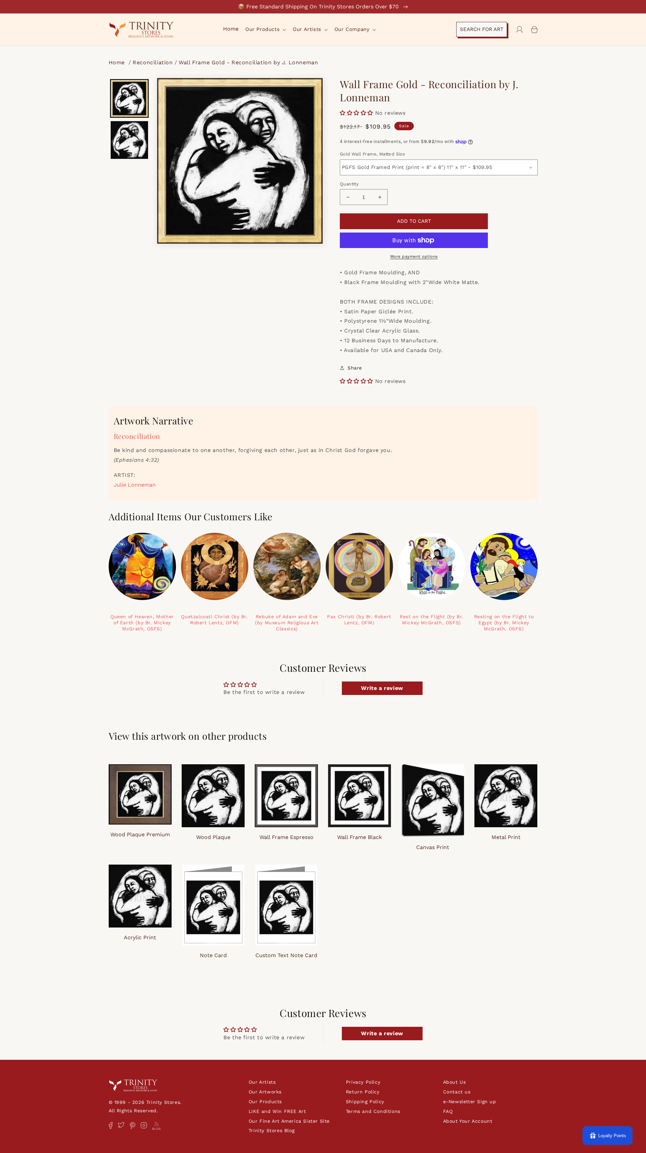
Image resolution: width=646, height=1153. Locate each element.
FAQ (448, 1111)
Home (118, 62)
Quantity (349, 183)
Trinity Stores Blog (271, 1130)
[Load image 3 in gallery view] (129, 140)
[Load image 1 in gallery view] (129, 98)
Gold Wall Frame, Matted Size (372, 153)
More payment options (414, 256)
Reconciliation (153, 62)
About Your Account (468, 1121)
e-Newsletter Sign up (469, 1101)
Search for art (481, 29)
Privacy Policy (363, 1082)
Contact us (457, 1091)
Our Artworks (265, 1091)
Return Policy (363, 1091)
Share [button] (355, 368)
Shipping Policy (365, 1101)
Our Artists (262, 1082)
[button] (265, 29)
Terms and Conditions (373, 1111)
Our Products (265, 1101)
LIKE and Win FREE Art (277, 1111)
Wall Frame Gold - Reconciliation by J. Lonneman (248, 62)
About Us (454, 1082)
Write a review (382, 688)
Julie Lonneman (135, 485)
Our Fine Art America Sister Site (289, 1121)
